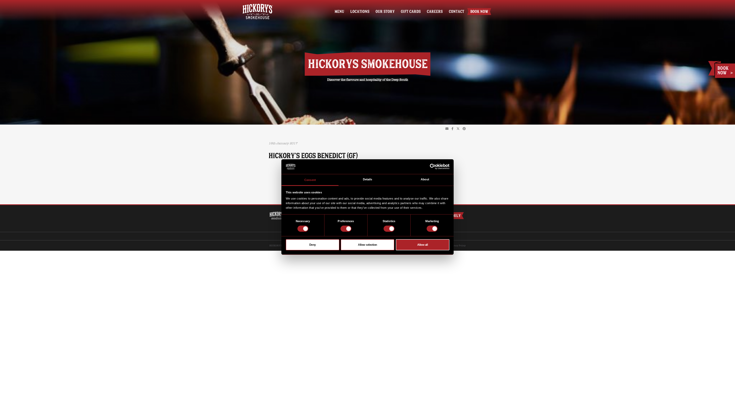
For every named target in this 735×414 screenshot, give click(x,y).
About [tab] (425, 179)
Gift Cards (411, 11)
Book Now (479, 11)
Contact (456, 11)
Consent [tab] (310, 180)
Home (257, 5)
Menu (339, 11)
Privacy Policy (458, 245)
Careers (435, 11)
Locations (359, 11)
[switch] (346, 229)
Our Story (385, 11)
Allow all (422, 244)
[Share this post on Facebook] (452, 129)
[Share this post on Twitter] (458, 129)
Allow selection (367, 244)
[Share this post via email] (446, 129)
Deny (312, 244)
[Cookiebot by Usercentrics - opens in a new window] (432, 166)
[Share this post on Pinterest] (464, 129)
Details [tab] (367, 179)
